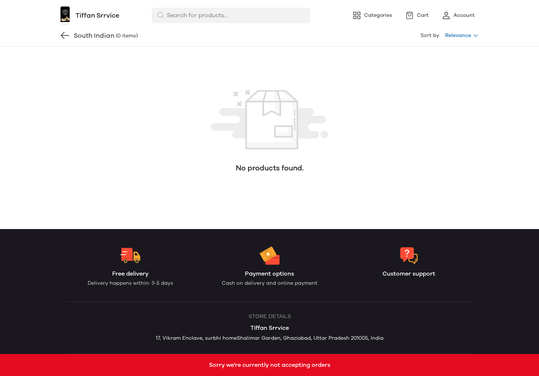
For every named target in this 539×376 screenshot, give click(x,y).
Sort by (430, 35)
